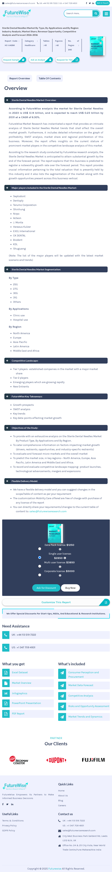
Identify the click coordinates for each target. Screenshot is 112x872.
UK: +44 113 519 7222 (48, 3)
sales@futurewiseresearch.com (20, 3)
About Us (63, 795)
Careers (62, 805)
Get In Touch (102, 3)
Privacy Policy (9, 825)
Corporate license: (59, 571)
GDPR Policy (8, 830)
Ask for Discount (46, 587)
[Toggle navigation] (106, 14)
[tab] (19, 78)
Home (61, 790)
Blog (60, 800)
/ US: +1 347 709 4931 (67, 3)
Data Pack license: (59, 545)
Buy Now (70, 587)
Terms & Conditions (13, 820)
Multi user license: (59, 562)
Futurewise (54, 868)
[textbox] (82, 13)
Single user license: (60, 556)
